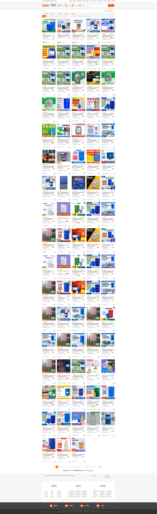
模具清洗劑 (82, 39)
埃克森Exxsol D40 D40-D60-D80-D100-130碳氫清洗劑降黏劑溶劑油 (64, 403)
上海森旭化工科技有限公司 (46, 37)
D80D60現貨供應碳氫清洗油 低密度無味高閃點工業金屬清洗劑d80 (78, 429)
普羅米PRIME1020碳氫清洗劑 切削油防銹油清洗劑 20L (64, 167)
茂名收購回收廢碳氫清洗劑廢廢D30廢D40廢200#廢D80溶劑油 (93, 350)
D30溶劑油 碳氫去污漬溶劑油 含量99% (63, 219)
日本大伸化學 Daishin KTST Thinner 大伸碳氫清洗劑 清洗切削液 (78, 141)
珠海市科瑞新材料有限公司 (105, 116)
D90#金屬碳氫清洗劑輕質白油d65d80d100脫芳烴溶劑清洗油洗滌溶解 (108, 62)
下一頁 (87, 466)
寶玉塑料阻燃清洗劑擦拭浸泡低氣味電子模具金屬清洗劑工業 (78, 36)
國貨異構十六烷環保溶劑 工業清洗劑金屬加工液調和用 (63, 376)
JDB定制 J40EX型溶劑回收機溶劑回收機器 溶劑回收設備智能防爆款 (48, 114)
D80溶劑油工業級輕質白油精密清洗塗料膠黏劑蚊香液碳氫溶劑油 (63, 114)
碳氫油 (95, 475)
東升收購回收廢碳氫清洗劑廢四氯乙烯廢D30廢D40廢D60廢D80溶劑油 (48, 167)
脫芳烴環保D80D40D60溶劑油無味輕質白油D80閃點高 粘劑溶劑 (93, 298)
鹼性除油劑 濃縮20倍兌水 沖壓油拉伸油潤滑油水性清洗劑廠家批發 (108, 324)
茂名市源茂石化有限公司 (90, 378)
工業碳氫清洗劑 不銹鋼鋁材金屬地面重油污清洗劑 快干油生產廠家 (93, 62)
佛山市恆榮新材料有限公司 (105, 142)
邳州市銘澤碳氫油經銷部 (86, 491)
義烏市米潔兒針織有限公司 (97, 494)
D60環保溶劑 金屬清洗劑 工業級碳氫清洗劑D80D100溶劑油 (108, 193)
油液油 (52, 494)
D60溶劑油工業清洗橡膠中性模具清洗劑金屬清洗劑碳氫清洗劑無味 (108, 403)
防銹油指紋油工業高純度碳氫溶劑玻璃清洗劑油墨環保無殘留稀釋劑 (78, 350)
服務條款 (81, 510)
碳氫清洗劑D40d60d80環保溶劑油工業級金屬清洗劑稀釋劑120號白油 (78, 114)
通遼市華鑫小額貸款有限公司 (111, 494)
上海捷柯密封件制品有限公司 (104, 494)
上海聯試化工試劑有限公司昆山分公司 (75, 168)
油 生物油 (52, 491)
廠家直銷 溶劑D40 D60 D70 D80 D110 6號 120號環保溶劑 (49, 36)
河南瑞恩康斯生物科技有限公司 (105, 491)
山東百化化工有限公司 (90, 168)
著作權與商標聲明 (72, 510)
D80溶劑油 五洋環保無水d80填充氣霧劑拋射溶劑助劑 (108, 376)
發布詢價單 (107, 475)
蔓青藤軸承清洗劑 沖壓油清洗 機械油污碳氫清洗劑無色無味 (78, 193)
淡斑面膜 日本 (95, 496)
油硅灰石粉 (59, 494)
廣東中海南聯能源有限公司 (105, 37)
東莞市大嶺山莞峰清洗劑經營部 (46, 168)
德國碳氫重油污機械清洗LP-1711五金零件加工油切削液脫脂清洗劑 (93, 141)
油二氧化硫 (46, 494)
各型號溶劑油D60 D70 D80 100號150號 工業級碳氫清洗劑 (63, 245)
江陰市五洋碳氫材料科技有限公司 (105, 378)
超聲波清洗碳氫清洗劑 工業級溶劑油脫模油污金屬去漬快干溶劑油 (49, 350)
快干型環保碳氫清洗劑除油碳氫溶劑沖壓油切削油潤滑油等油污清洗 (48, 62)
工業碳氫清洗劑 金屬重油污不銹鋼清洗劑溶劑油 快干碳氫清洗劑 (108, 167)
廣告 (54, 36)
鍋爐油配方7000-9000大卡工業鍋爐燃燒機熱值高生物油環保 (78, 455)
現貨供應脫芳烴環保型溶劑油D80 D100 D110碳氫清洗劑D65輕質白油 (78, 62)
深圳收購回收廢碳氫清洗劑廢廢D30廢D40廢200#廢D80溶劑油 (48, 376)
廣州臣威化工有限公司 (105, 430)
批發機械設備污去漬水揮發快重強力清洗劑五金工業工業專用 (63, 36)
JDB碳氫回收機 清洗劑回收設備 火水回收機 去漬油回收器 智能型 (78, 88)
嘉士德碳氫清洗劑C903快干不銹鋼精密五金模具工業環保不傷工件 (93, 88)
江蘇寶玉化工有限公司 (61, 37)
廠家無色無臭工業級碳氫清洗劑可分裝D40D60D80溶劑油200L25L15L (78, 167)
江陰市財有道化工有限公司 (90, 430)
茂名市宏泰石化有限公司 (90, 404)
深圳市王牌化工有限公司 (90, 247)
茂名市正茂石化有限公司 (61, 378)
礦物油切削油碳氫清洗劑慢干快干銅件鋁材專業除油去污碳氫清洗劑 (108, 350)
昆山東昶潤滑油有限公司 (90, 90)
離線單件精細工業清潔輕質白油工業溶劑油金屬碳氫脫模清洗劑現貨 (108, 141)
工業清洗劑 (78, 39)
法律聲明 (77, 510)
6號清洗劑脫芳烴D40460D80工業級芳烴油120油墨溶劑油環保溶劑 (49, 429)
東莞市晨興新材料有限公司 (61, 430)
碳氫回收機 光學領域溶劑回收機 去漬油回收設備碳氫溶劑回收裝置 (108, 88)
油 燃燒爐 (46, 496)
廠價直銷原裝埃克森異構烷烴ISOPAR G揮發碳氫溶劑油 (108, 429)
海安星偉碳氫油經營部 (79, 494)
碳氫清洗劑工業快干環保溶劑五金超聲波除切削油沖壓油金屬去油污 (48, 403)
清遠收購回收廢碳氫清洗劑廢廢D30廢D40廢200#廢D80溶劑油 (93, 324)
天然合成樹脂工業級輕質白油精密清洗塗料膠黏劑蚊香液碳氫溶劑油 (108, 219)
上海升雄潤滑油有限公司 (75, 142)
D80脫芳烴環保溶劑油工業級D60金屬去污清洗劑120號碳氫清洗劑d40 (93, 167)
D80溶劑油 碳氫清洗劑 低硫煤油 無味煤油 (93, 376)
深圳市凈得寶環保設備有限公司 (75, 90)
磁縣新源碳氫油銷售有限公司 (73, 496)
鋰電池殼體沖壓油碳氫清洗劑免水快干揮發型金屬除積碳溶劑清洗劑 (78, 324)
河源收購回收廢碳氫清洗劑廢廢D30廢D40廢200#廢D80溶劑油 (63, 350)
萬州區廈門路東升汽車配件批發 (111, 496)
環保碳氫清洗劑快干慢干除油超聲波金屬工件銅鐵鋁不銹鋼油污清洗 (63, 141)
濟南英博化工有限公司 (46, 142)
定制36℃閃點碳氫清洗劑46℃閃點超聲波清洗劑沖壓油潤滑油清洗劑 (63, 324)
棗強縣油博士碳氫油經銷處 (73, 491)
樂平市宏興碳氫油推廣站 (73, 494)
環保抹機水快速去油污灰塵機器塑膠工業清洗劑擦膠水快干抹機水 (108, 114)
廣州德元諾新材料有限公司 (61, 404)
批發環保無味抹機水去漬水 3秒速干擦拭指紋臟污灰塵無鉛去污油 (78, 245)
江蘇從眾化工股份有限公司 (105, 168)
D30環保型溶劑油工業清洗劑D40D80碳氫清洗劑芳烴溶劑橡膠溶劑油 (93, 219)
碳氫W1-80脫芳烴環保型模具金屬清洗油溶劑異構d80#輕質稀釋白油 (63, 88)
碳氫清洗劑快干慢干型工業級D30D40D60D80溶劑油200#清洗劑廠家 (78, 403)
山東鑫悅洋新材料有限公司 (75, 430)
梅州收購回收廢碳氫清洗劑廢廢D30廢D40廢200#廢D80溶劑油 (48, 245)
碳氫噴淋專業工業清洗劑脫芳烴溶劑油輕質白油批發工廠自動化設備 (108, 298)
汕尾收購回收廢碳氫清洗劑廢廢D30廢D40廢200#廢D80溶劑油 (48, 324)
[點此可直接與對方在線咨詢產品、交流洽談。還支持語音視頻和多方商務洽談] (98, 42)
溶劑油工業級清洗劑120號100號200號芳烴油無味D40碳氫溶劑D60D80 (49, 141)
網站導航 (97, 510)
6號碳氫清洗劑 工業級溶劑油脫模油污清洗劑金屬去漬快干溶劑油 (108, 36)
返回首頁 (85, 470)
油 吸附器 (52, 496)
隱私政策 (84, 510)
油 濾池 (45, 491)
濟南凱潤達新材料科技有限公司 (61, 116)
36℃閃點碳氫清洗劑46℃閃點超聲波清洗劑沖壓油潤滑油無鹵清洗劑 (48, 193)
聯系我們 (93, 510)
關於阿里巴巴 (89, 510)
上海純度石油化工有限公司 (46, 221)
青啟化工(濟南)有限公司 (75, 116)
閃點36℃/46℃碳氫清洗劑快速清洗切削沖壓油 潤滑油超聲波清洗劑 (93, 36)
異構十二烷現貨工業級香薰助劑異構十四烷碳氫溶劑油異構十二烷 (48, 455)
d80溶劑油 (52, 39)
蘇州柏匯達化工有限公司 (75, 247)
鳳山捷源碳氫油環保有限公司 (80, 496)
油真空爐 (58, 496)
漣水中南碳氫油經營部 (79, 491)
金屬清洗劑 (74, 39)
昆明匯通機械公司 (96, 491)
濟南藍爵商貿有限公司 (61, 247)
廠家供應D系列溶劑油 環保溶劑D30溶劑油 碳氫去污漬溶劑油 (93, 429)
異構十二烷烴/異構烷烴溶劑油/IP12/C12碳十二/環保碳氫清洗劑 (49, 219)
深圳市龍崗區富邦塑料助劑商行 (90, 142)
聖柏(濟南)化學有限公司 (90, 116)
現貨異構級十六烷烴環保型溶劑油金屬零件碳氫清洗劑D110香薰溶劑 (48, 88)
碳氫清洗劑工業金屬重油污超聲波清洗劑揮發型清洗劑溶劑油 (93, 193)
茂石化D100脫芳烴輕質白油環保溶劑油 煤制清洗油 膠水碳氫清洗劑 (63, 62)
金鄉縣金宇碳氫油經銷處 (86, 496)
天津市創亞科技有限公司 (61, 168)
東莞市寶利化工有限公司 (75, 404)
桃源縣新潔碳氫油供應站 (86, 494)
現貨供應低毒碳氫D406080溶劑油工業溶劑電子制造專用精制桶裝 (63, 429)
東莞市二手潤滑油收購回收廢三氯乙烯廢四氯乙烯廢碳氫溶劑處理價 (63, 193)
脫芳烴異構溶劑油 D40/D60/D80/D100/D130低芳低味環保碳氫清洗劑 (63, 455)
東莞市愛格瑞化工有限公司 (90, 37)
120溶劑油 (44, 39)
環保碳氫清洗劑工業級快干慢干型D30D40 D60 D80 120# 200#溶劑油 (93, 114)
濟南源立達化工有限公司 (105, 404)
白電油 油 (58, 491)
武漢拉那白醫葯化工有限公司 (61, 221)
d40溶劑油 (48, 39)
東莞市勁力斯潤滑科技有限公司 (61, 142)
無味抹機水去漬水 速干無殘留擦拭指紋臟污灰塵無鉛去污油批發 (78, 219)
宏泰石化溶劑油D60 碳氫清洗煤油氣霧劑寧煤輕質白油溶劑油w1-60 (93, 403)
